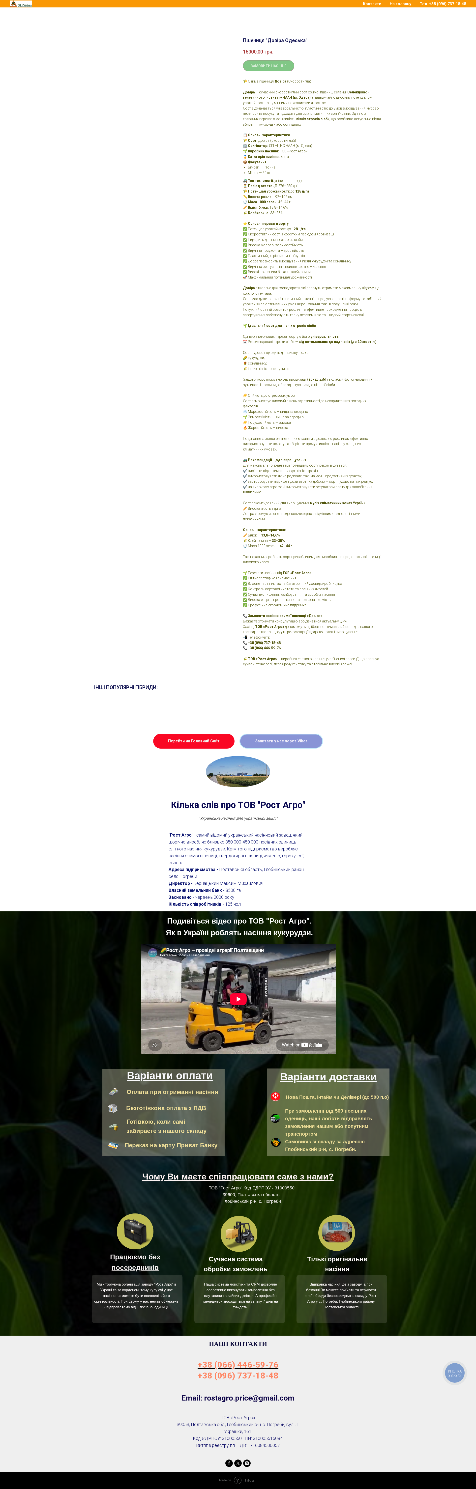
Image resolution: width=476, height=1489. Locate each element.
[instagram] (247, 1463)
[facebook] (229, 1463)
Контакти (372, 3)
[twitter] (238, 1463)
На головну (400, 3)
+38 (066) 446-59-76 (238, 1365)
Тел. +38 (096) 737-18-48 (443, 3)
